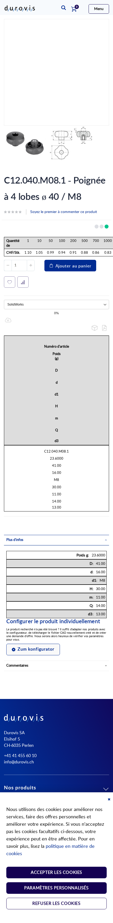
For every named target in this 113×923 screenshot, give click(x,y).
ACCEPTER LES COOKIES (56, 872)
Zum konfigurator (36, 649)
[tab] (56, 540)
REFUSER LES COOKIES (56, 903)
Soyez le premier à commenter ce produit (63, 212)
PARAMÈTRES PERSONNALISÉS (56, 888)
